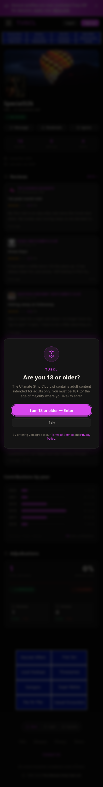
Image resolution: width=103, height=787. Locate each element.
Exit (51, 423)
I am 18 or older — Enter (51, 410)
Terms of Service (62, 434)
